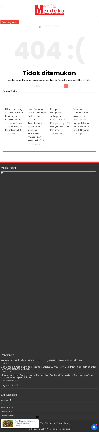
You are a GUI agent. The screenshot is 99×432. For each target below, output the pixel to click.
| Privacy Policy (63, 423)
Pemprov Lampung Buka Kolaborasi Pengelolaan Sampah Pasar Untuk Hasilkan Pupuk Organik (81, 120)
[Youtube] (53, 426)
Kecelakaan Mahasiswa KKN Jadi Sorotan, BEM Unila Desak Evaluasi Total (41, 360)
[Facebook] (48, 426)
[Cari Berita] (66, 86)
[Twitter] (51, 426)
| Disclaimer (50, 423)
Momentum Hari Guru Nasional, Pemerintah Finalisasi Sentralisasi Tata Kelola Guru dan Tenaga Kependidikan (47, 376)
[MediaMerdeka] (49, 8)
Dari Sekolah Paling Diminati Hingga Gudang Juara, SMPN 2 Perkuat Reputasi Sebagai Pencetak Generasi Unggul (48, 368)
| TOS (41, 423)
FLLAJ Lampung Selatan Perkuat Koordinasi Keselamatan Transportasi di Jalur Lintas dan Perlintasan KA (14, 120)
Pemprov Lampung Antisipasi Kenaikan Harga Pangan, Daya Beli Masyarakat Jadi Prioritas (60, 120)
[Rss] (46, 426)
